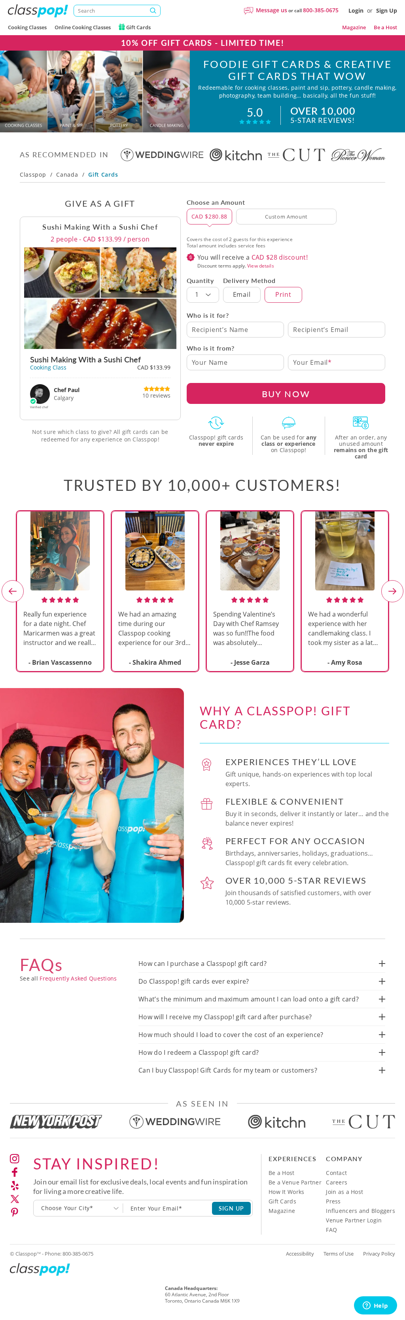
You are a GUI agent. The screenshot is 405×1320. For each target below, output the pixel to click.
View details (260, 265)
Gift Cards (138, 27)
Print (283, 294)
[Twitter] (14, 1199)
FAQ (331, 1229)
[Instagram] (14, 1158)
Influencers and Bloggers (360, 1210)
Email (242, 294)
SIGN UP (231, 1208)
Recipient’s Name (220, 329)
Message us (271, 10)
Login (355, 10)
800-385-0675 (321, 10)
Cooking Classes (27, 27)
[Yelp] (14, 1185)
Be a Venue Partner (295, 1182)
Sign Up (386, 10)
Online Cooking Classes (83, 27)
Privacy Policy (379, 1253)
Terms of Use (339, 1253)
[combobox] (78, 1208)
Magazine (354, 27)
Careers (336, 1182)
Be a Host (385, 27)
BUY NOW (286, 393)
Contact (336, 1173)
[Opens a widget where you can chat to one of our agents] (375, 1306)
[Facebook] (14, 1172)
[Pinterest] (14, 1212)
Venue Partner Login (354, 1220)
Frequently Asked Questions (78, 978)
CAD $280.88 (209, 216)
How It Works (286, 1192)
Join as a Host (344, 1192)
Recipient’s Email (320, 329)
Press (333, 1201)
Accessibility (300, 1253)
